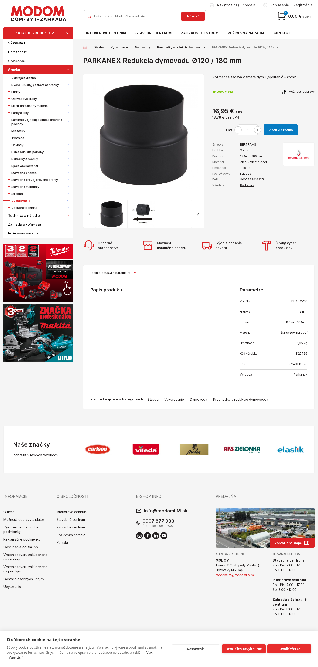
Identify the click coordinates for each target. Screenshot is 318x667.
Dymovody (142, 47)
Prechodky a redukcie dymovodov (181, 47)
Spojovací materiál (24, 166)
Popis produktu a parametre (110, 272)
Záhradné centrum (199, 33)
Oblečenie (16, 61)
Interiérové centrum (106, 33)
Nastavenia (196, 649)
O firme (9, 512)
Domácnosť (17, 52)
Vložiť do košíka (280, 130)
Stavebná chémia (24, 173)
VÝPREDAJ (16, 43)
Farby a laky (20, 113)
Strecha (17, 194)
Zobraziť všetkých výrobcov (35, 455)
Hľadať (193, 16)
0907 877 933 (158, 521)
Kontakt (282, 33)
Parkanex (247, 185)
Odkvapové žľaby (24, 99)
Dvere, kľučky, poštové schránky (35, 85)
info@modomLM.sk (165, 511)
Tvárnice (17, 138)
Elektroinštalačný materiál (29, 106)
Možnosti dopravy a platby (24, 519)
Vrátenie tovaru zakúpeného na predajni (25, 569)
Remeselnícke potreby (27, 152)
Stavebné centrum (153, 33)
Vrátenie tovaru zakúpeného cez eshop (25, 557)
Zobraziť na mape (288, 543)
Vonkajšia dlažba (23, 78)
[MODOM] (38, 13)
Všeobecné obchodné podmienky (21, 529)
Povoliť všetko (289, 649)
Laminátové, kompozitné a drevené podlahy (36, 122)
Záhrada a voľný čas (25, 224)
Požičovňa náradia (246, 33)
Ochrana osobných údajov (23, 579)
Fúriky (15, 92)
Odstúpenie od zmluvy (20, 547)
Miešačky (18, 131)
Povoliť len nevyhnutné (243, 649)
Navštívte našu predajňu (237, 5)
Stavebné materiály (25, 187)
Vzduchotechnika (24, 208)
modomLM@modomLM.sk (235, 575)
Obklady (17, 145)
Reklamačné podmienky (22, 539)
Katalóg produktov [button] (34, 33)
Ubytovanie (12, 587)
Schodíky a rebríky (24, 159)
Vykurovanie (20, 201)
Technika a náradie (24, 215)
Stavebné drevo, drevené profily (34, 180)
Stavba (14, 70)
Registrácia (303, 5)
